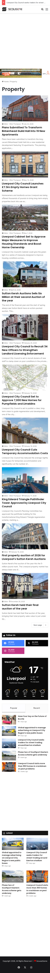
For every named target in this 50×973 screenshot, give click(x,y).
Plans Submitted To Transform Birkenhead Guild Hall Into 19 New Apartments (23, 131)
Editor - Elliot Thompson (12, 124)
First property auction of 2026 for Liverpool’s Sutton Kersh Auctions (24, 557)
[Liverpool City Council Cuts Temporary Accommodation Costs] (25, 431)
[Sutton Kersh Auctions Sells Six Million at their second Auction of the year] (25, 274)
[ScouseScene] (12, 9)
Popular (13, 708)
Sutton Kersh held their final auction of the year (20, 606)
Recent (36, 708)
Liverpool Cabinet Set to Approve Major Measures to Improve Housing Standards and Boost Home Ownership (24, 242)
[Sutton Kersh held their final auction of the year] (25, 586)
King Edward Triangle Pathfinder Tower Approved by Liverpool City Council (24, 502)
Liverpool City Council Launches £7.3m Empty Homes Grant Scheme (22, 187)
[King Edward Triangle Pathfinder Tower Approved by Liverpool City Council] (25, 480)
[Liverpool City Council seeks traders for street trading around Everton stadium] (9, 743)
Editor (6, 290)
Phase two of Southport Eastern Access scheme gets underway (33, 753)
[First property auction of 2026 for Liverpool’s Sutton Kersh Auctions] (25, 536)
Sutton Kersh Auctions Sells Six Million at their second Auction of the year (23, 297)
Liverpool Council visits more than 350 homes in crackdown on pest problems (32, 766)
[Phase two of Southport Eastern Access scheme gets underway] (9, 755)
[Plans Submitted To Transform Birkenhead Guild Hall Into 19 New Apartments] (25, 108)
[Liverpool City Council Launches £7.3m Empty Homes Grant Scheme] (25, 164)
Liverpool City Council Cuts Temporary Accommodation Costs (25, 451)
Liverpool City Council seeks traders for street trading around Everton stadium (31, 742)
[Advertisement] (25, 40)
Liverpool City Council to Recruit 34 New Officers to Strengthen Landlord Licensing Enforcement (25, 350)
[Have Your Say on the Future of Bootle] (9, 720)
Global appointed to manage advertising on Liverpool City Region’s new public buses (32, 730)
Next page (38, 625)
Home (6, 81)
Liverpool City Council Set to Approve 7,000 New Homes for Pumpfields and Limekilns (22, 400)
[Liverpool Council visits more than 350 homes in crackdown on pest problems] (9, 767)
